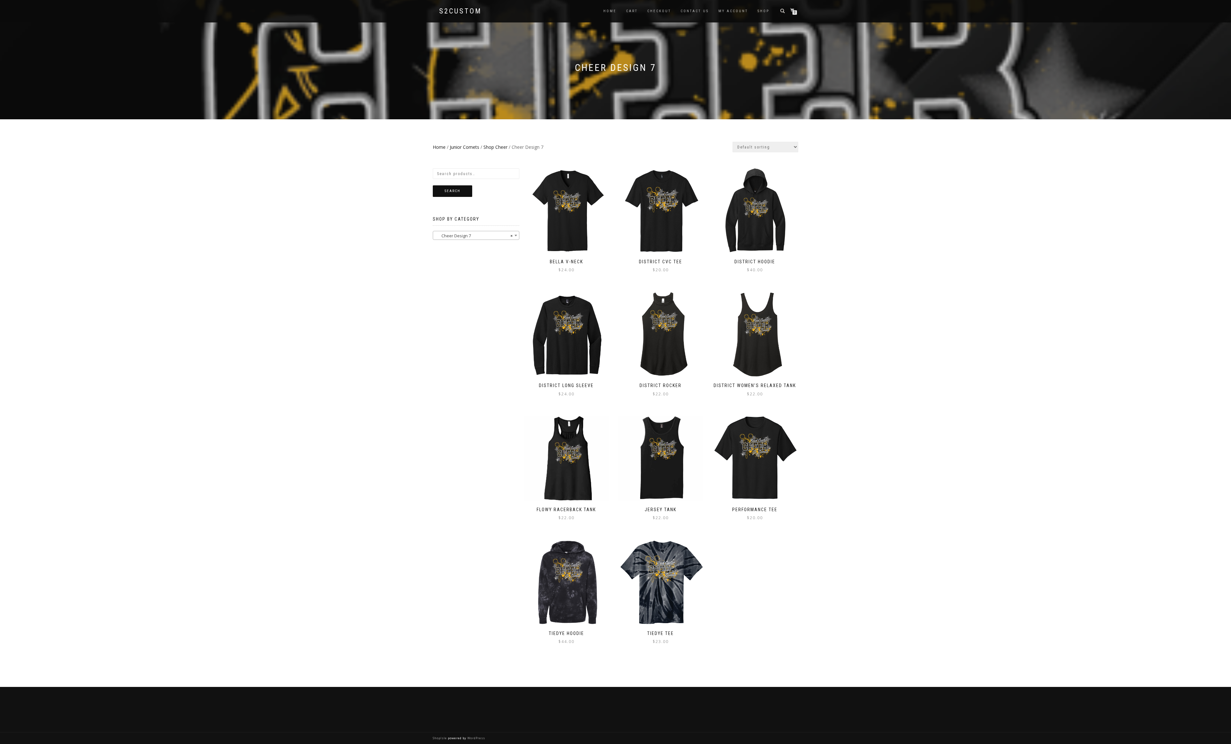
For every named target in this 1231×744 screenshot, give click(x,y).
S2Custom (460, 11)
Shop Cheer (495, 147)
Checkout (659, 11)
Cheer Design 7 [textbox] (474, 236)
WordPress (475, 738)
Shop (763, 11)
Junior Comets (464, 147)
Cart (632, 11)
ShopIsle (440, 738)
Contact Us (695, 11)
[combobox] (476, 235)
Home (609, 11)
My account (733, 11)
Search (452, 191)
